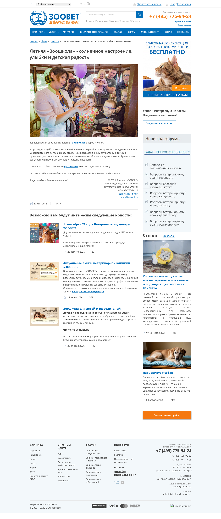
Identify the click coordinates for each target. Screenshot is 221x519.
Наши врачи (36, 454)
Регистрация (184, 4)
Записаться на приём (149, 4)
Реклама (118, 454)
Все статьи (169, 235)
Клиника (37, 31)
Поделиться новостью (159, 123)
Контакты (183, 31)
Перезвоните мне (182, 21)
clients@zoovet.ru (128, 197)
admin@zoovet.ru (181, 486)
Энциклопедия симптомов (93, 473)
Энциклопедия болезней (93, 466)
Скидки (33, 463)
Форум (131, 31)
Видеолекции (64, 457)
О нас (168, 31)
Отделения (35, 450)
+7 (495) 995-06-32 (181, 455)
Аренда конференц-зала (67, 471)
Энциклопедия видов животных (96, 459)
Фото (32, 471)
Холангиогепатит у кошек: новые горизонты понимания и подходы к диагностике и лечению (166, 282)
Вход (172, 4)
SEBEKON (51, 504)
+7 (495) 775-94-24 (170, 16)
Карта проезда (184, 25)
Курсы (61, 453)
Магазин (68, 31)
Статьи (118, 31)
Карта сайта (120, 450)
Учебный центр (150, 31)
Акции (33, 459)
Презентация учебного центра (66, 463)
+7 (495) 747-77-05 (181, 459)
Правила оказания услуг (39, 477)
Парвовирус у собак (158, 373)
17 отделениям (101, 21)
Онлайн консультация (94, 31)
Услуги (53, 31)
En (31, 4)
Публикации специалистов (93, 452)
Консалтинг (63, 480)
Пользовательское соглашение (123, 460)
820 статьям (135, 21)
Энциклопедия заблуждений (93, 480)
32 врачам (113, 21)
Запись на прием (128, 193)
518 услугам (123, 21)
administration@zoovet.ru (177, 494)
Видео (33, 467)
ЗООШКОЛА (64, 476)
